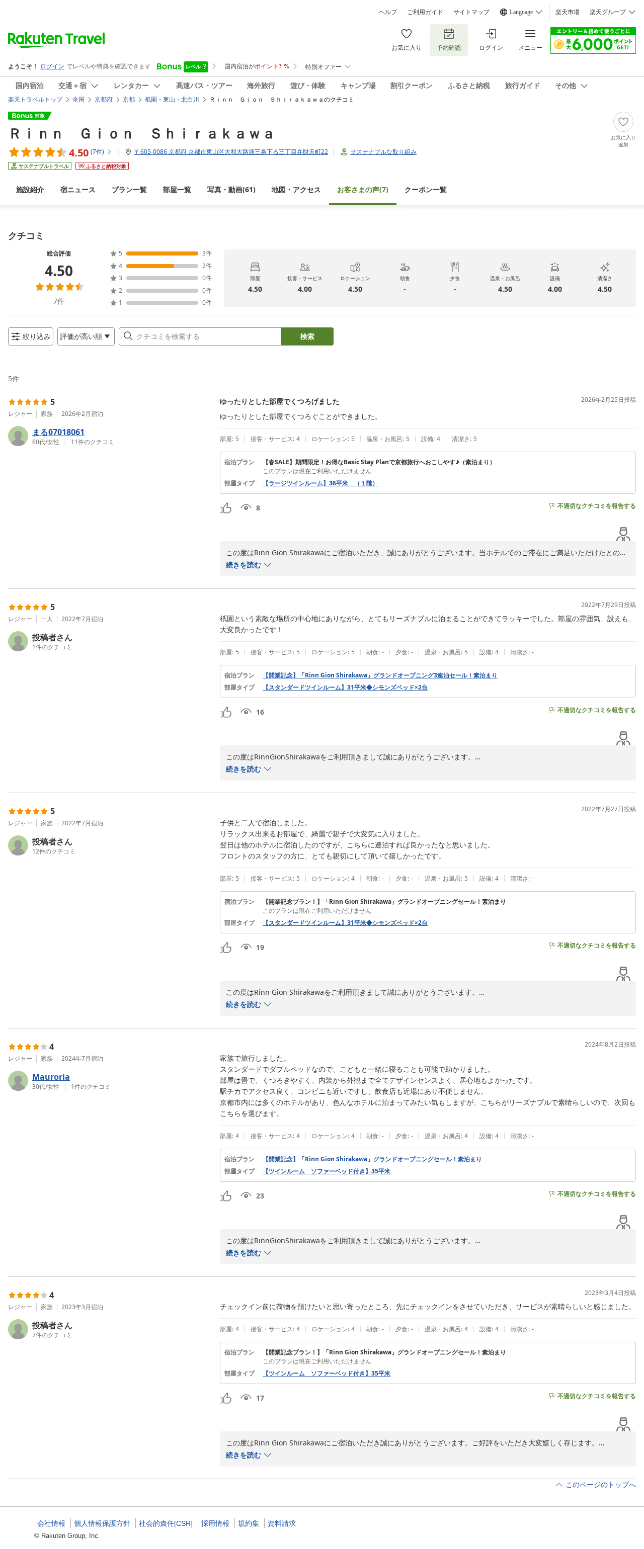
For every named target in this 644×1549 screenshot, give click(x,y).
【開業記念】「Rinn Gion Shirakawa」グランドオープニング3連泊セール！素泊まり (380, 675)
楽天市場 (567, 12)
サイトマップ (471, 12)
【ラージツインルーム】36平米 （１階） (320, 483)
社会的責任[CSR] (166, 1523)
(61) (231, 189)
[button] (110, 436)
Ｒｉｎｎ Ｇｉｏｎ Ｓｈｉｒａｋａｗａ (142, 132)
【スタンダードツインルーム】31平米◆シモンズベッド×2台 (345, 687)
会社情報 (51, 1523)
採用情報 (215, 1523)
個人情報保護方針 (102, 1523)
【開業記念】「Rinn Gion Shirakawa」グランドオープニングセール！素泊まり (372, 1159)
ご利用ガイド (425, 12)
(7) (362, 189)
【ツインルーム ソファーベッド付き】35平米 (326, 1171)
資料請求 (282, 1523)
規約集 (248, 1523)
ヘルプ (388, 12)
